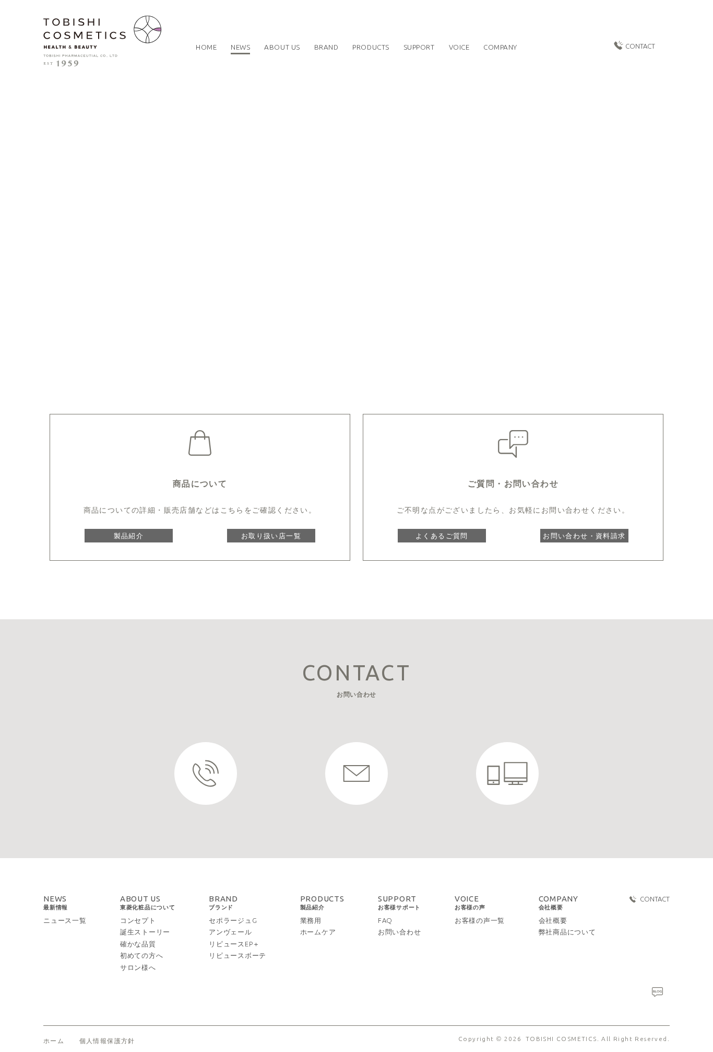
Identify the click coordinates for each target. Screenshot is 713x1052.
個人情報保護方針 (107, 1041)
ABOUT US (147, 902)
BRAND (223, 902)
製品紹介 (129, 535)
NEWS (55, 902)
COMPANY (558, 902)
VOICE (470, 902)
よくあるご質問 (441, 535)
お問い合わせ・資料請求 (584, 535)
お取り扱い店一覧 (271, 535)
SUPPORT (399, 902)
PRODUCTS (322, 902)
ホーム (53, 1041)
